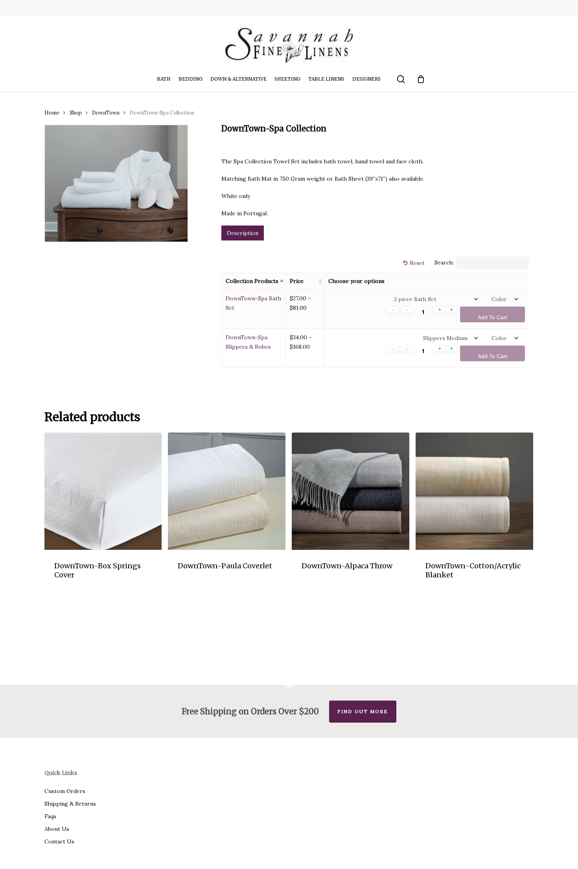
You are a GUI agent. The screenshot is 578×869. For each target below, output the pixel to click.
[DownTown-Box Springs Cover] (103, 491)
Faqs (50, 816)
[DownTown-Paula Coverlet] (226, 491)
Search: (444, 262)
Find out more (362, 711)
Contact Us (59, 841)
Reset (417, 262)
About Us (56, 828)
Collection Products (252, 281)
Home (51, 112)
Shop (76, 112)
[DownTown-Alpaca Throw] (350, 491)
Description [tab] (242, 233)
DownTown (106, 112)
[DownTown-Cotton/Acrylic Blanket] (474, 491)
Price (297, 281)
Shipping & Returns (70, 803)
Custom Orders (64, 791)
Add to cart (492, 317)
